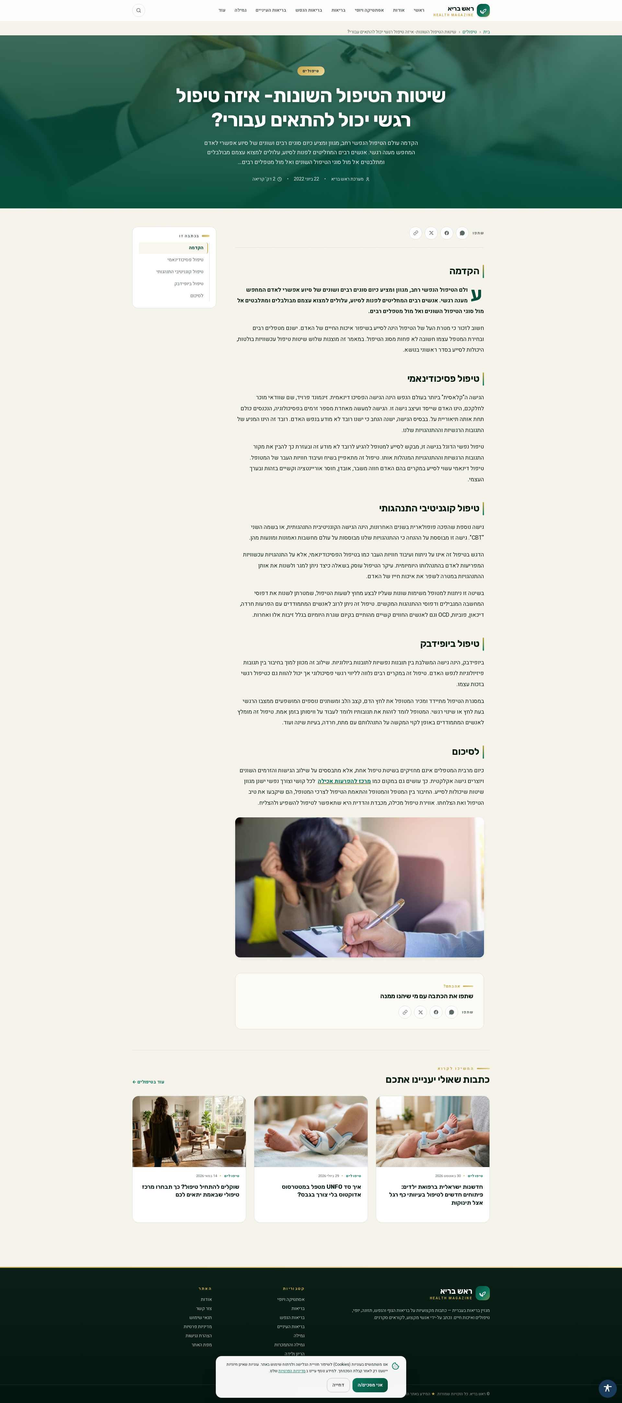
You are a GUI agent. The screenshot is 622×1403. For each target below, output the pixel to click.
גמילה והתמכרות (289, 1344)
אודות (399, 10)
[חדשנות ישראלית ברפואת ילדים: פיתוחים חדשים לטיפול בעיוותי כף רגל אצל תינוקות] (433, 1131)
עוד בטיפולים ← (148, 1082)
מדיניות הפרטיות (291, 1371)
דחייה (338, 1385)
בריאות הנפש (308, 10)
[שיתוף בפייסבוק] (446, 233)
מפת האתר (201, 1344)
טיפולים (470, 32)
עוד (221, 10)
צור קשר (204, 1308)
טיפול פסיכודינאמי (185, 259)
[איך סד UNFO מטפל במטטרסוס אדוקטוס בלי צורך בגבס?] (311, 1131)
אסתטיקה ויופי (369, 10)
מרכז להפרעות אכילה (344, 781)
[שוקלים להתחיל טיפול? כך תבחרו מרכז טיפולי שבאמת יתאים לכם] (189, 1131)
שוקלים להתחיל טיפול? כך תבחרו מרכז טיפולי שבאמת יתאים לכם (190, 1190)
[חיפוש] (138, 10)
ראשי (419, 10)
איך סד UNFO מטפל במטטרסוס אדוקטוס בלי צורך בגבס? (321, 1190)
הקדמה (196, 247)
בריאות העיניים (271, 10)
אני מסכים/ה (370, 1385)
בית (486, 32)
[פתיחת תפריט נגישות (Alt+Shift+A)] (608, 1389)
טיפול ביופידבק (188, 283)
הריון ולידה (295, 1353)
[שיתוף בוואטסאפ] (462, 233)
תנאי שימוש (201, 1317)
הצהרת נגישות (199, 1335)
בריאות (338, 10)
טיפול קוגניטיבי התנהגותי (179, 271)
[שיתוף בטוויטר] (431, 233)
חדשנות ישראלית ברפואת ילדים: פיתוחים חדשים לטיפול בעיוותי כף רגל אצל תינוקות (436, 1195)
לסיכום (196, 295)
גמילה (241, 10)
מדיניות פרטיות (198, 1326)
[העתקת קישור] (415, 233)
